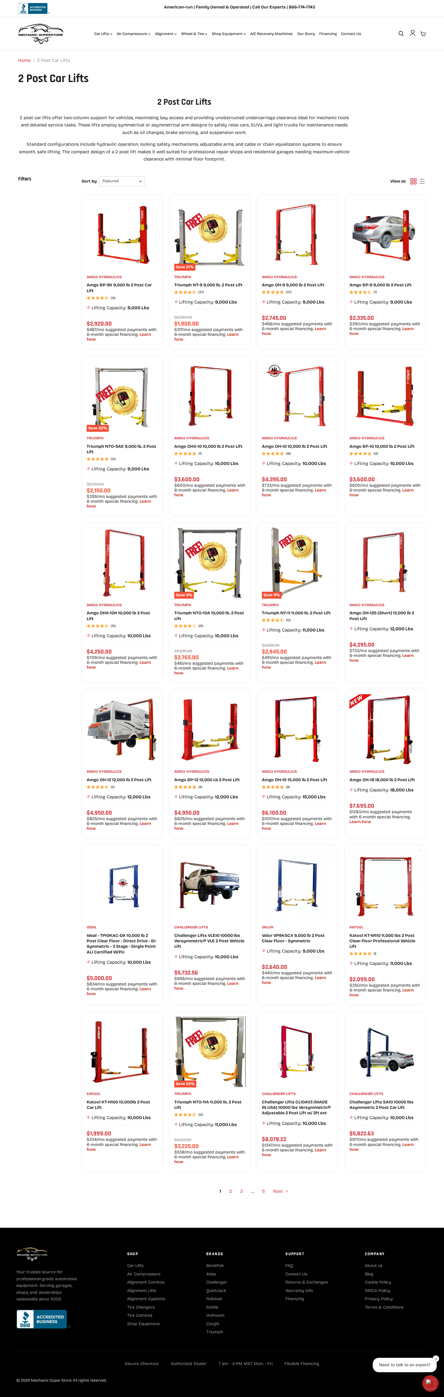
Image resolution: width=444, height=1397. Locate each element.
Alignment (164, 33)
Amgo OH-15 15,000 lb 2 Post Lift (294, 779)
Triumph (182, 277)
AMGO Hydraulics (104, 277)
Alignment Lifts (141, 1290)
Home (24, 60)
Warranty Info (299, 1290)
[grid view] (413, 181)
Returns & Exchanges (306, 1282)
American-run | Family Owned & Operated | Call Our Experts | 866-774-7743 (239, 7)
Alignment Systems (146, 1298)
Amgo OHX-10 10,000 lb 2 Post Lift (208, 446)
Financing (328, 33)
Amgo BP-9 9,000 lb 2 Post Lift (380, 285)
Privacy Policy (379, 1298)
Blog (369, 1274)
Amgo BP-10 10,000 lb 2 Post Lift (382, 446)
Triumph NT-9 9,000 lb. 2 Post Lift (208, 285)
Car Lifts (102, 33)
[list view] (422, 181)
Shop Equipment (227, 33)
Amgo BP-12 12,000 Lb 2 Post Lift (207, 779)
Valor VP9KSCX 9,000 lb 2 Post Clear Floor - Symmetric (293, 938)
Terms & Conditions (384, 1307)
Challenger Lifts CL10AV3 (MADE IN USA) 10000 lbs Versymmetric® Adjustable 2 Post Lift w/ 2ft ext (296, 1107)
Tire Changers (141, 1307)
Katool (356, 927)
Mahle (212, 1307)
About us (373, 1265)
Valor (267, 927)
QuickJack (216, 1290)
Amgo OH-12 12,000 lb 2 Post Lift (119, 779)
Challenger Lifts (191, 927)
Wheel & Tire (193, 33)
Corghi (212, 1323)
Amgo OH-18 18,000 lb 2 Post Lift (382, 779)
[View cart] (423, 33)
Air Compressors (132, 33)
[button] (430, 1383)
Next (278, 1191)
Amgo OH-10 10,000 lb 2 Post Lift (294, 446)
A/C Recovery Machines (271, 33)
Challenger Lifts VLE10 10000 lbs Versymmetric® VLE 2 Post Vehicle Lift (209, 941)
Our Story (306, 33)
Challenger (216, 1282)
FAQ (289, 1265)
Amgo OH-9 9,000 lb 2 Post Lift (293, 285)
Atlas (211, 1274)
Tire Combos (139, 1315)
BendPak (215, 1265)
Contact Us (351, 33)
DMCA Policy (377, 1290)
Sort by (89, 181)
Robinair (214, 1298)
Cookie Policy (378, 1282)
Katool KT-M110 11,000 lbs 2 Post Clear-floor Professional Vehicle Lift (382, 941)
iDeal (92, 927)
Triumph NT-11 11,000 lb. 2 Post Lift (296, 613)
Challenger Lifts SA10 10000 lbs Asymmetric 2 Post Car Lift (381, 1104)
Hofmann (215, 1315)
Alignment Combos (145, 1282)
